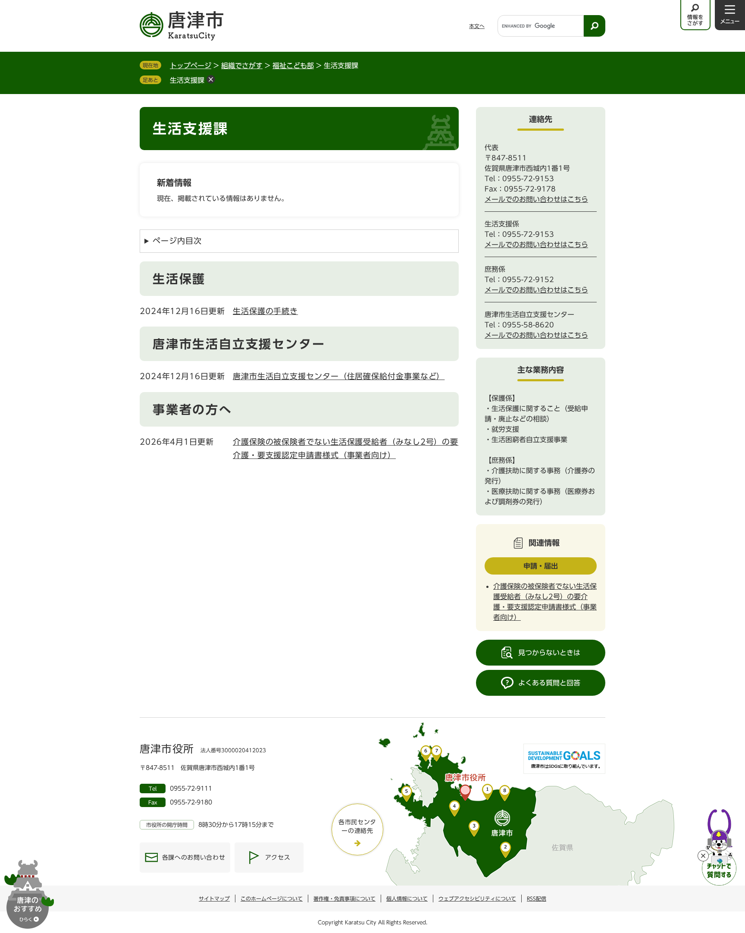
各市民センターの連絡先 (357, 826)
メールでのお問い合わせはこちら (536, 199)
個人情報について (407, 898)
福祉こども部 (293, 65)
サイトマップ (214, 898)
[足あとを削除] (211, 79)
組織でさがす (242, 65)
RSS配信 (536, 898)
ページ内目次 (177, 241)
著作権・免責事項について (344, 898)
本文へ (477, 25)
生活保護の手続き (265, 311)
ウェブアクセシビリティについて (477, 898)
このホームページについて (272, 898)
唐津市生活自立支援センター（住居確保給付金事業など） (338, 376)
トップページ (190, 65)
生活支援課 (187, 80)
